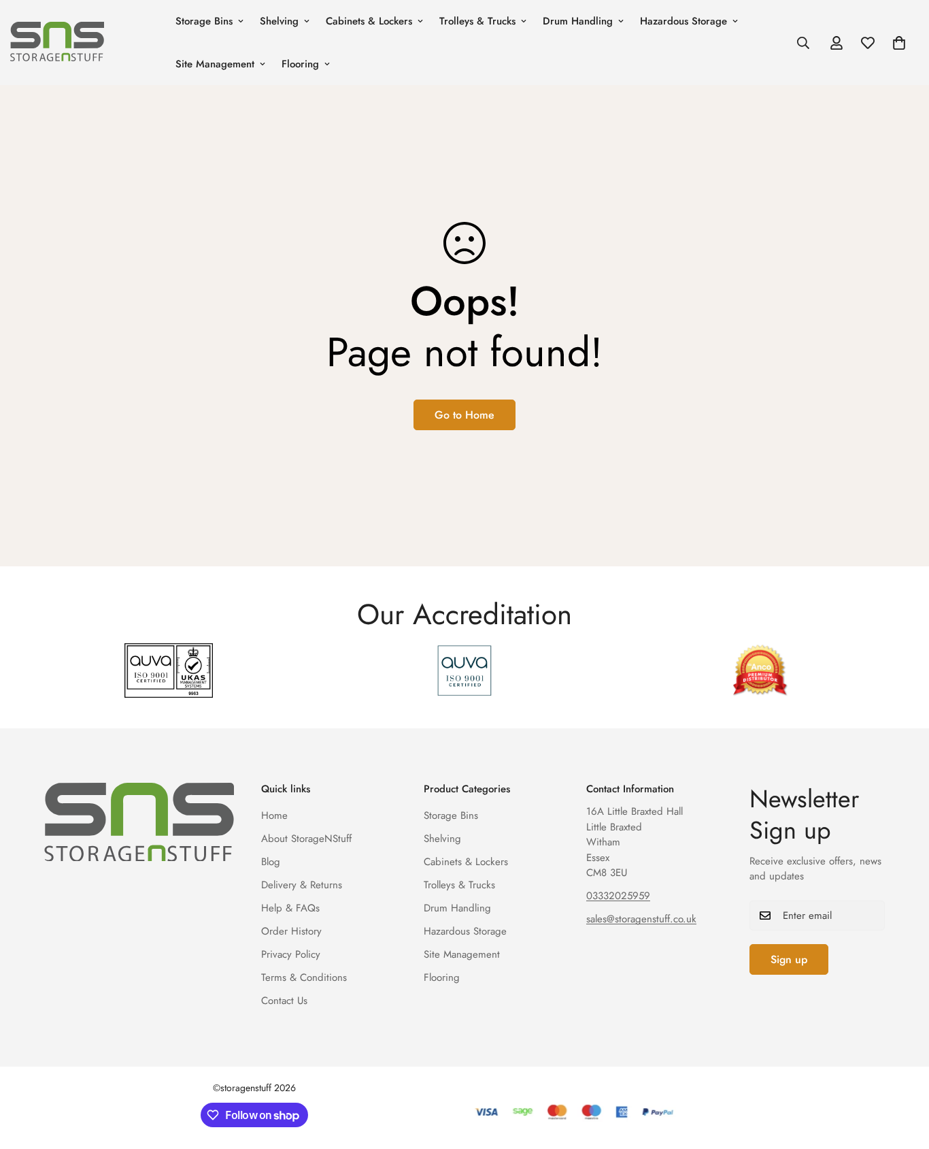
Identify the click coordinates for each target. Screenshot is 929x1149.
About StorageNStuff (306, 838)
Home (274, 815)
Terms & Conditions (304, 977)
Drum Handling (578, 21)
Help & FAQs (290, 908)
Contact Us (284, 1000)
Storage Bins (204, 21)
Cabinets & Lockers (369, 21)
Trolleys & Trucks (477, 21)
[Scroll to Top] (902, 1074)
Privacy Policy (290, 954)
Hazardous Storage (683, 21)
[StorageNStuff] (83, 42)
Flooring (300, 63)
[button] (899, 43)
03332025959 (618, 895)
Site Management (214, 63)
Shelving (279, 21)
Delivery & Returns (301, 884)
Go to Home (464, 415)
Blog (270, 861)
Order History (291, 931)
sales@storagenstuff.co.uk (641, 918)
